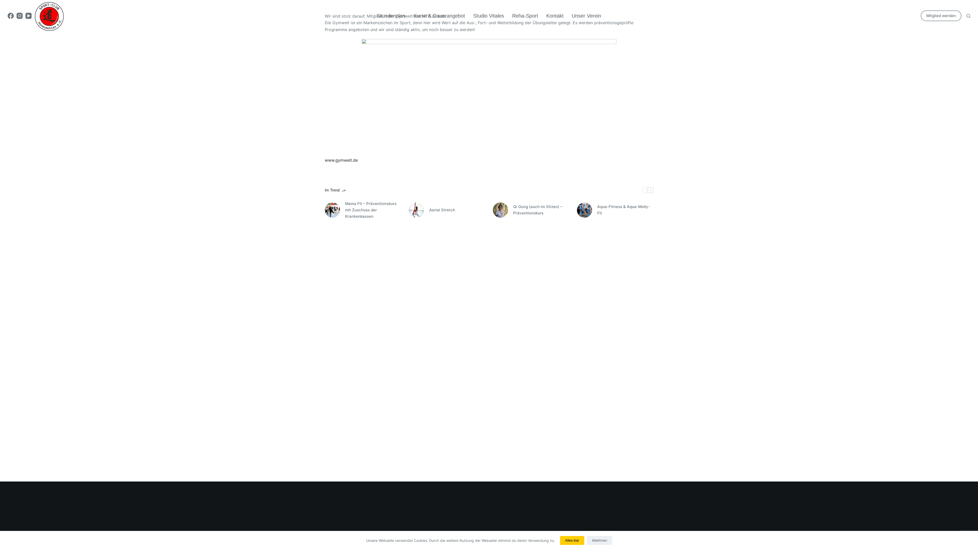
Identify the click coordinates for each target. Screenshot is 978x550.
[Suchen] (968, 16)
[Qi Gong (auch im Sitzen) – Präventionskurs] (500, 210)
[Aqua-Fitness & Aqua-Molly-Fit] (584, 210)
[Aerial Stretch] (416, 210)
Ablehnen (599, 540)
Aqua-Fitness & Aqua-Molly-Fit (623, 209)
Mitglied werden (941, 15)
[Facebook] (11, 16)
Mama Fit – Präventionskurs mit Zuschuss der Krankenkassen (371, 210)
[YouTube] (28, 16)
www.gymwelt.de (341, 160)
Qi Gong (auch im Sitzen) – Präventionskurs (537, 209)
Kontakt (555, 16)
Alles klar (572, 540)
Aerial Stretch (442, 210)
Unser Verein (586, 16)
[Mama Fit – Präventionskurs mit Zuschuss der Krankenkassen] (332, 210)
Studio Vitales (488, 16)
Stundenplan (391, 16)
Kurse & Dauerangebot (439, 16)
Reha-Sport (525, 16)
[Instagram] (20, 16)
